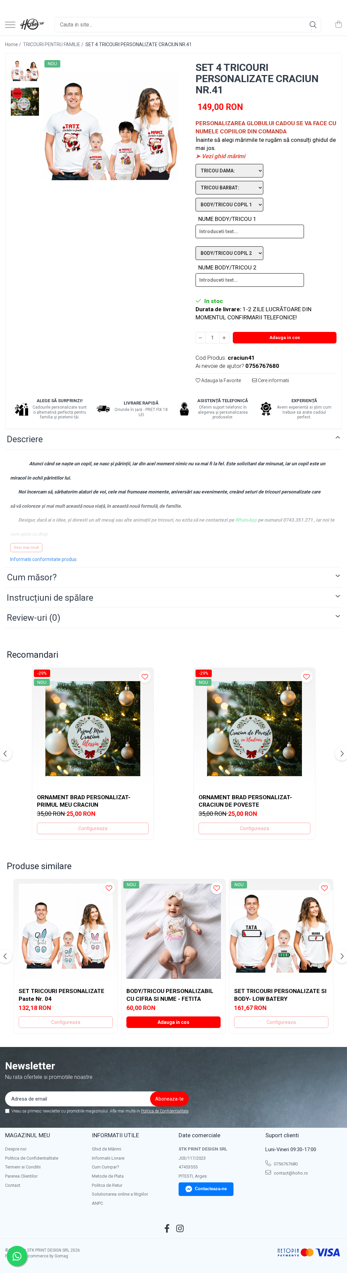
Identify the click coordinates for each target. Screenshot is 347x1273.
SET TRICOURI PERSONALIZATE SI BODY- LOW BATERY (280, 995)
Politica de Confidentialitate (164, 1111)
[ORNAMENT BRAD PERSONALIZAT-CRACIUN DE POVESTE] (254, 728)
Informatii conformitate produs (43, 559)
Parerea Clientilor (21, 1176)
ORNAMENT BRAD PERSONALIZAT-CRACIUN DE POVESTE (245, 801)
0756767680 (285, 1163)
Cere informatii (273, 380)
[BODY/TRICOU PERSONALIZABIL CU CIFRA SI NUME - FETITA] (173, 931)
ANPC (97, 1203)
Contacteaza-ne (211, 1188)
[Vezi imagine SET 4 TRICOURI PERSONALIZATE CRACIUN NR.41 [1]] (25, 102)
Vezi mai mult (26, 547)
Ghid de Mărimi (106, 1149)
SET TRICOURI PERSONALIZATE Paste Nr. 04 (61, 995)
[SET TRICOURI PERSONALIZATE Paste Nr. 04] (66, 931)
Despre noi (15, 1149)
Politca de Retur (107, 1185)
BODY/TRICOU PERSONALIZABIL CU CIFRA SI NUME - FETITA (169, 995)
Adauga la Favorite (220, 380)
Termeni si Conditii (23, 1166)
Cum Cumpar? (105, 1166)
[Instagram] (180, 1229)
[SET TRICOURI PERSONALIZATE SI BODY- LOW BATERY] (281, 931)
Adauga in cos (284, 337)
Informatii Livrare (108, 1158)
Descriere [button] (25, 439)
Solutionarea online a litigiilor (120, 1194)
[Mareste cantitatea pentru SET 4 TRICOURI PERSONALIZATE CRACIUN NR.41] (224, 337)
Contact (12, 1185)
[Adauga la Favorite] (145, 676)
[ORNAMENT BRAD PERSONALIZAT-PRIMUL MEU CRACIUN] (93, 728)
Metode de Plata (108, 1176)
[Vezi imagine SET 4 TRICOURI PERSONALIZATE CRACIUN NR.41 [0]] (25, 70)
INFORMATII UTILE (115, 1135)
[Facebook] (167, 1229)
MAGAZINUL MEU (27, 1135)
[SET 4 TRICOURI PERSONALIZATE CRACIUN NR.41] (111, 126)
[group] (111, 126)
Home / (13, 44)
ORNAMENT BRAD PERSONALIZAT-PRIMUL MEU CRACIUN (83, 801)
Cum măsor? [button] (32, 577)
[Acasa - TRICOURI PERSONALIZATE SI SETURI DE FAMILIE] (32, 25)
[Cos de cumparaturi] (338, 25)
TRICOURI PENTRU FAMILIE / (53, 44)
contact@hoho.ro (290, 1173)
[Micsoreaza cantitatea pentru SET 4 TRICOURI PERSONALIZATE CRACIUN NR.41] (201, 337)
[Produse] (10, 25)
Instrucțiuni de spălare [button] (50, 598)
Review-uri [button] (33, 618)
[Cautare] (313, 24)
